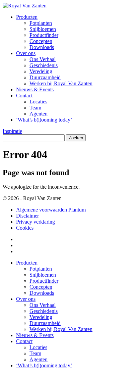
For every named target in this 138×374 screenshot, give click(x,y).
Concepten (40, 41)
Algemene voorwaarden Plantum (51, 210)
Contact (24, 95)
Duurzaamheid (45, 77)
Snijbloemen (42, 29)
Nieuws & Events (35, 89)
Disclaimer (27, 216)
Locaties (38, 101)
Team (35, 107)
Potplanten (40, 23)
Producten (27, 17)
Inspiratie (12, 131)
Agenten (38, 113)
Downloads (41, 47)
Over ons (26, 53)
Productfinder (43, 35)
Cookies (24, 228)
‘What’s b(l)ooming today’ (44, 120)
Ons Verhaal (42, 59)
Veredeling (40, 71)
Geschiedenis (43, 65)
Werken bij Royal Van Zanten (60, 83)
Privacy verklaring (35, 222)
